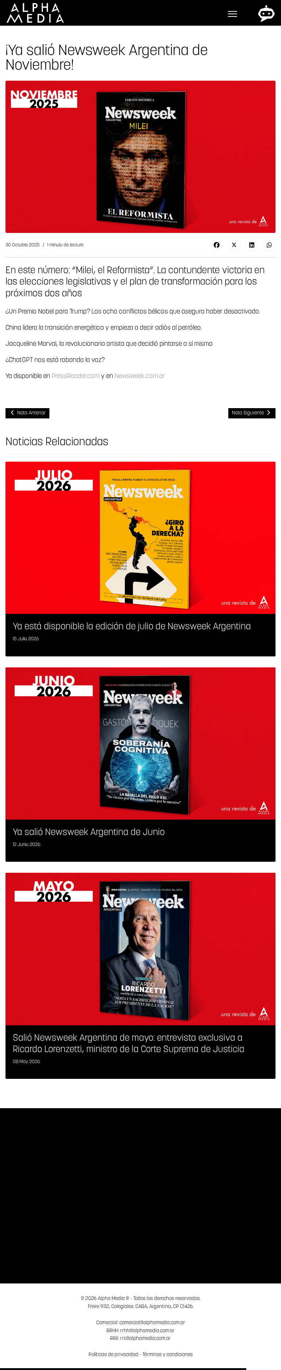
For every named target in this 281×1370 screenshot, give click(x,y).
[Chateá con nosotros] (266, 13)
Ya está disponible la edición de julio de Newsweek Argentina (132, 626)
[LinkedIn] (252, 245)
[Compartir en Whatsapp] (269, 245)
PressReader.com (76, 376)
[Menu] (232, 14)
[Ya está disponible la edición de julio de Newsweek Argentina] (140, 538)
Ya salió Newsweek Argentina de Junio (89, 832)
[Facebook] (216, 245)
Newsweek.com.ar (140, 376)
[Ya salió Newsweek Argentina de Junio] (140, 743)
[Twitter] (234, 245)
